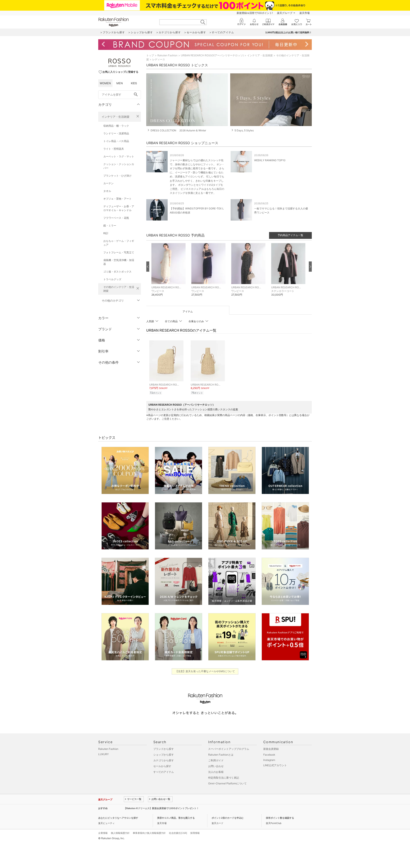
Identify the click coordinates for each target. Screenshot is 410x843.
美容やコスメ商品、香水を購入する (176, 817)
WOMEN (105, 83)
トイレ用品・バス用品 (116, 141)
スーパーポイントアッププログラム (228, 748)
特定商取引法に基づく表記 (223, 777)
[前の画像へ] (147, 266)
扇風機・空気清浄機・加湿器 (118, 262)
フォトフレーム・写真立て (118, 252)
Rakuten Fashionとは (220, 754)
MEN (119, 83)
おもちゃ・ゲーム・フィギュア (118, 242)
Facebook (269, 754)
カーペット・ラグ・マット (118, 156)
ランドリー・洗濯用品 (116, 133)
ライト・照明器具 (113, 148)
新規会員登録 (271, 748)
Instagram (269, 760)
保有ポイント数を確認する (280, 817)
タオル (107, 191)
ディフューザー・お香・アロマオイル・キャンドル (118, 208)
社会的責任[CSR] (178, 832)
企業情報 (103, 832)
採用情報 (195, 832)
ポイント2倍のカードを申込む (228, 817)
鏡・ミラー (109, 225)
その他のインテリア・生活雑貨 (118, 288)
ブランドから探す (163, 748)
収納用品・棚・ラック (116, 125)
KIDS (134, 83)
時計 (105, 233)
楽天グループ (284, 13)
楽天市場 (304, 13)
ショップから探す (163, 754)
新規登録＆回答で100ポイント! (255, 13)
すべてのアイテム (163, 771)
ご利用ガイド (216, 760)
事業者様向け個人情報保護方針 (149, 832)
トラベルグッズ (112, 279)
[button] (169, 273)
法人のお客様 (216, 771)
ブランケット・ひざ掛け (117, 175)
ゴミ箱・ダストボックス (117, 271)
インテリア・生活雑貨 (115, 116)
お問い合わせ (216, 766)
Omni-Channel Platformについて (227, 783)
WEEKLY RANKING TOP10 (270, 160)
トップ (150, 55)
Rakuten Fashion (167, 55)
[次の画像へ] (310, 266)
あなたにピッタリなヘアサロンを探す (118, 817)
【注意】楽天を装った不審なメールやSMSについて (205, 671)
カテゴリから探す (163, 760)
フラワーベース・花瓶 (116, 217)
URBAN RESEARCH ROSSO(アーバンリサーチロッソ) (212, 55)
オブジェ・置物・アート (117, 198)
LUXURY (103, 754)
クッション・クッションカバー (118, 166)
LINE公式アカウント (275, 765)
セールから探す (162, 766)
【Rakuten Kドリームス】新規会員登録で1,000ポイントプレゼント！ (161, 808)
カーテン (108, 183)
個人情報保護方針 (120, 832)
